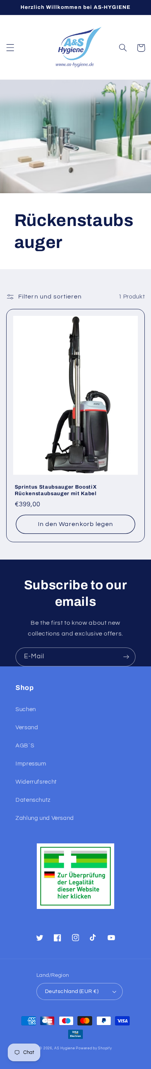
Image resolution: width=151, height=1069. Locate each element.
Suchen (25, 709)
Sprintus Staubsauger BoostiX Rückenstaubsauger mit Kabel (56, 490)
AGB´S (24, 746)
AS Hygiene (64, 1048)
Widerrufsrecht (36, 782)
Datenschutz (33, 800)
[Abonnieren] (126, 656)
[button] (10, 48)
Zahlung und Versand (44, 818)
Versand (26, 727)
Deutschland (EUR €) (71, 991)
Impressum (30, 764)
